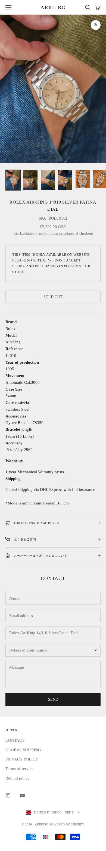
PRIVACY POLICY (21, 759)
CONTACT (14, 740)
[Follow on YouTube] (22, 795)
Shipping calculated (59, 233)
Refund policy (17, 778)
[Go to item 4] (65, 180)
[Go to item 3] (47, 180)
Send (53, 699)
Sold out (53, 297)
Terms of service (19, 768)
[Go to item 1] (13, 180)
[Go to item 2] (30, 180)
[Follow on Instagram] (8, 795)
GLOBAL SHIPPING (23, 750)
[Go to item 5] (82, 179)
